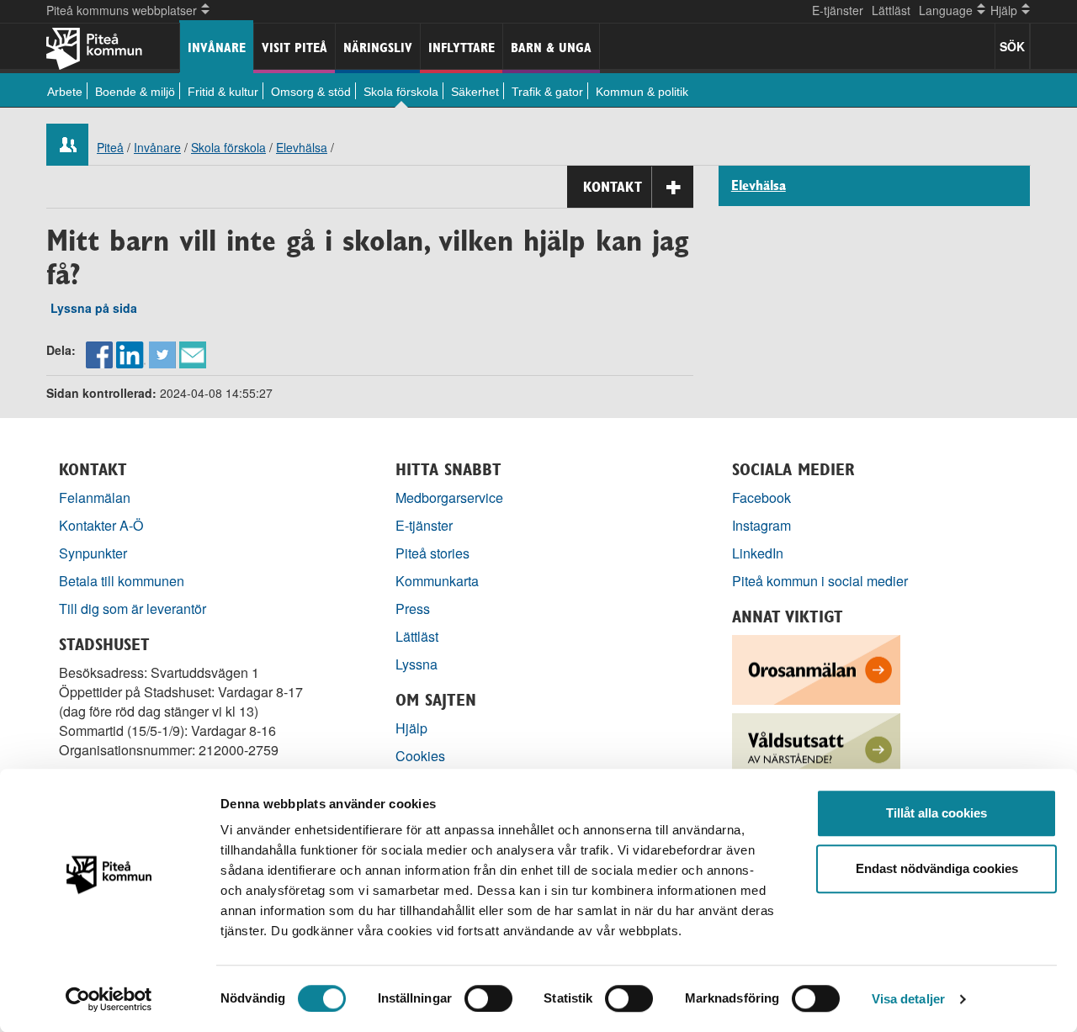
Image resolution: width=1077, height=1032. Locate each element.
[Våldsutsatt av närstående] (816, 746)
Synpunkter (93, 553)
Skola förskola (400, 91)
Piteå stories (432, 553)
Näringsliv (377, 48)
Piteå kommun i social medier (820, 580)
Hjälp (411, 728)
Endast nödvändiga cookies (937, 868)
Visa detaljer (908, 999)
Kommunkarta (437, 580)
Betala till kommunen (121, 580)
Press (412, 608)
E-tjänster (837, 10)
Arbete (64, 91)
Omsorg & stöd (311, 91)
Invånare (217, 48)
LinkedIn (757, 553)
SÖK (1012, 46)
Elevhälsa (301, 147)
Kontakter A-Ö (101, 525)
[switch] (488, 998)
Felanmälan (94, 497)
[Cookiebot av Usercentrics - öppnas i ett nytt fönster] (109, 999)
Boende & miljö (135, 91)
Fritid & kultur (223, 91)
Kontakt (612, 186)
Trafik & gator (547, 91)
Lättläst (891, 10)
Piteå (110, 147)
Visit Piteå (294, 48)
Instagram (761, 525)
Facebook (761, 497)
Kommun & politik (642, 91)
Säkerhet (475, 91)
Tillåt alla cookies (936, 813)
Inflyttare (461, 48)
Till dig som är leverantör (134, 608)
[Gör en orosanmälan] (816, 668)
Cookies (420, 755)
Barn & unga (551, 48)
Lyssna (416, 664)
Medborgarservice (449, 497)
